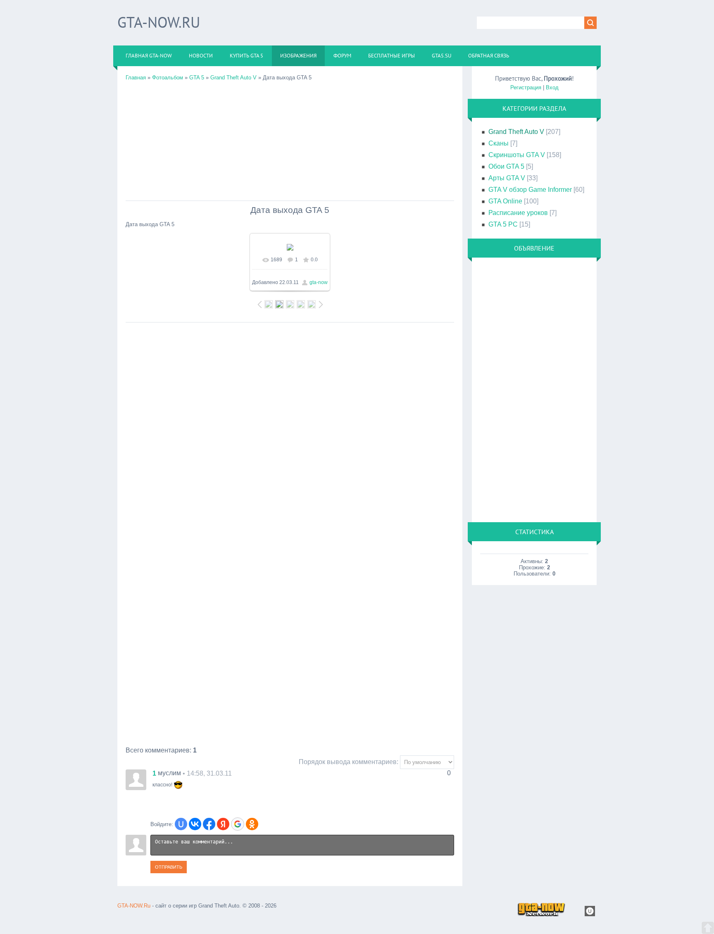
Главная (136, 77)
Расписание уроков (518, 212)
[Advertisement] (290, 138)
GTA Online (505, 201)
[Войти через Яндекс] (223, 824)
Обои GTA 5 (506, 166)
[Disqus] (290, 430)
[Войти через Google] (237, 824)
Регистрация (525, 87)
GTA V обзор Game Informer (530, 189)
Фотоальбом (167, 77)
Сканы (498, 143)
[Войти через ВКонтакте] (195, 824)
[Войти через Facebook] (209, 824)
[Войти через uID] (181, 824)
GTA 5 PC (503, 224)
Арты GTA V (506, 178)
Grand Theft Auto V (233, 77)
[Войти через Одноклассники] (252, 824)
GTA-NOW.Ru (158, 22)
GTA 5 (196, 77)
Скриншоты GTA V (516, 154)
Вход (552, 87)
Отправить (168, 867)
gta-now (318, 282)
